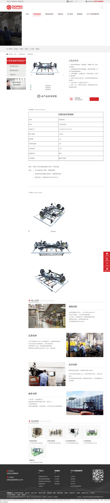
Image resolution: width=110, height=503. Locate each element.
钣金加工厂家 (85, 492)
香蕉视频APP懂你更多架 (45, 481)
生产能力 (73, 481)
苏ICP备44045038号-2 (36, 497)
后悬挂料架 (30, 54)
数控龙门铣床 (42, 492)
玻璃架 (21, 49)
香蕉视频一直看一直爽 (100, 500)
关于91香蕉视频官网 (93, 14)
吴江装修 (92, 492)
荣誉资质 (73, 479)
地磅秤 (23, 494)
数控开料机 (60, 492)
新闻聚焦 (79, 14)
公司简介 (73, 476)
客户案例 (70, 14)
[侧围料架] (37, 451)
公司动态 (57, 479)
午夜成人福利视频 (79, 500)
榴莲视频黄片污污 (68, 500)
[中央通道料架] (91, 432)
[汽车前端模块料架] (73, 432)
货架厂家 (27, 492)
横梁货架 (49, 492)
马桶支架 (60, 14)
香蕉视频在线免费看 (11, 500)
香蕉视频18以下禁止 (33, 500)
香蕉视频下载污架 (43, 476)
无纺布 (66, 492)
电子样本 (73, 483)
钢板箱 (37, 49)
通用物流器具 (49, 14)
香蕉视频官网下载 (22, 500)
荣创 (54, 492)
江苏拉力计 (72, 492)
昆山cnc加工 (34, 492)
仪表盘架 (16, 49)
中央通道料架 (87, 441)
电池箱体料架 (33, 441)
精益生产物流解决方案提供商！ (16, 1)
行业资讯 (57, 481)
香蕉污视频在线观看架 (44, 479)
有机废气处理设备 (18, 492)
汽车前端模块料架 (70, 441)
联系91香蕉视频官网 (76, 486)
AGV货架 (32, 49)
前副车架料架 (51, 441)
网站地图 (57, 483)
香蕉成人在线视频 (45, 500)
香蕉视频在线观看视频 (56, 500)
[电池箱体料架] (37, 432)
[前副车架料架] (55, 432)
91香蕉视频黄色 (89, 500)
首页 (27, 14)
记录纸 (78, 492)
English (71, 1)
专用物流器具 (37, 14)
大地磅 (18, 494)
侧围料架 (31, 460)
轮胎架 (26, 49)
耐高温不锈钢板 (11, 494)
